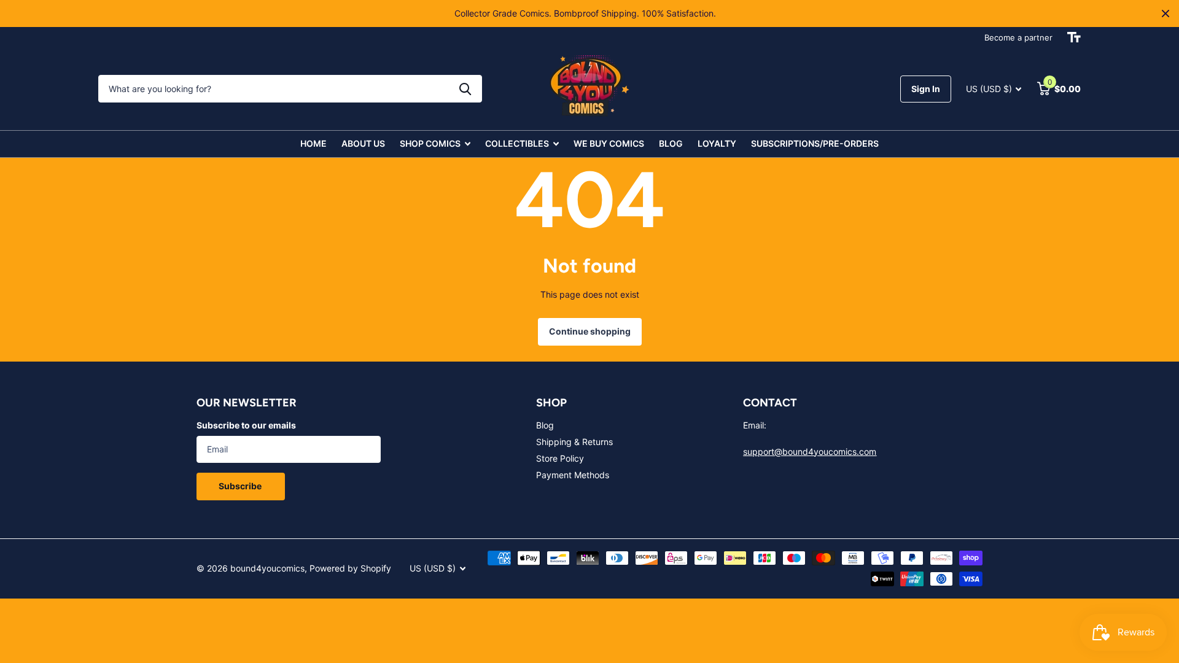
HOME (313, 143)
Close (1165, 13)
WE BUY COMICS (609, 143)
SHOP (551, 402)
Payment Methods (572, 475)
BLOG (671, 143)
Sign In (925, 88)
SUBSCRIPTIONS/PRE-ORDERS (815, 143)
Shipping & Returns (574, 441)
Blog (545, 425)
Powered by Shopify (350, 568)
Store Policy (560, 458)
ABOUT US (363, 143)
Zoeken (465, 89)
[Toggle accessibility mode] (1074, 37)
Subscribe (241, 486)
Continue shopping (590, 331)
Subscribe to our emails (246, 425)
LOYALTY (717, 143)
